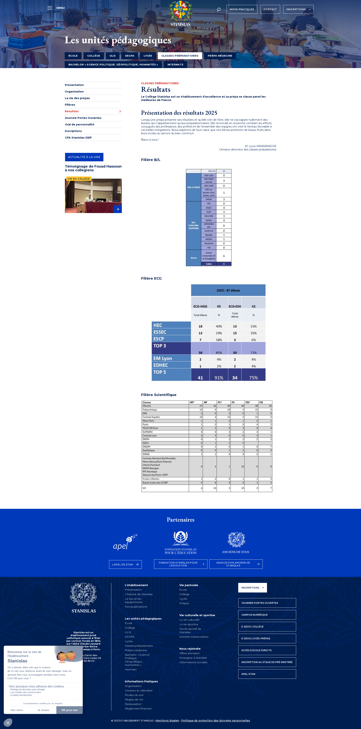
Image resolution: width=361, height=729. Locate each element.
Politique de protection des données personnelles (215, 720)
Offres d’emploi (189, 653)
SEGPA (129, 55)
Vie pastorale (188, 585)
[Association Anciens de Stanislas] (236, 544)
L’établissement (136, 585)
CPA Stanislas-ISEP (78, 137)
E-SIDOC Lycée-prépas (255, 638)
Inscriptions (296, 9)
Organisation (74, 91)
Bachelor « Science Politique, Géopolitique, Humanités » (113, 64)
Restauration (133, 704)
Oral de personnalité (79, 124)
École (73, 55)
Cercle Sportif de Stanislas (190, 630)
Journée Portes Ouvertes (83, 118)
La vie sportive (188, 624)
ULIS (113, 55)
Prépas (184, 603)
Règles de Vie (134, 699)
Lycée (148, 55)
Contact (270, 9)
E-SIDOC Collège (252, 626)
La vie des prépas (77, 98)
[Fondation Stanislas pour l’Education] (180, 544)
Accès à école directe (256, 650)
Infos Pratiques (242, 9)
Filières (70, 104)
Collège (93, 55)
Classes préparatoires (139, 645)
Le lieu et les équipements (134, 600)
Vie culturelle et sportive (197, 615)
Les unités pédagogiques (143, 618)
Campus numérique (254, 614)
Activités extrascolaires (193, 636)
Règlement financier (138, 708)
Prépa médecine (220, 55)
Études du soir (134, 695)
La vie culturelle (189, 619)
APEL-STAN (248, 674)
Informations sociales (193, 662)
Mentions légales (167, 720)
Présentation (74, 85)
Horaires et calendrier (139, 690)
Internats (176, 64)
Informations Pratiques (141, 681)
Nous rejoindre (190, 648)
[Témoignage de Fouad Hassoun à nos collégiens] (93, 196)
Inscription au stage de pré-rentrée (267, 662)
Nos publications (136, 606)
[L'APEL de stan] (125, 544)
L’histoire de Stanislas (138, 594)
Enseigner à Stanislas (193, 657)
